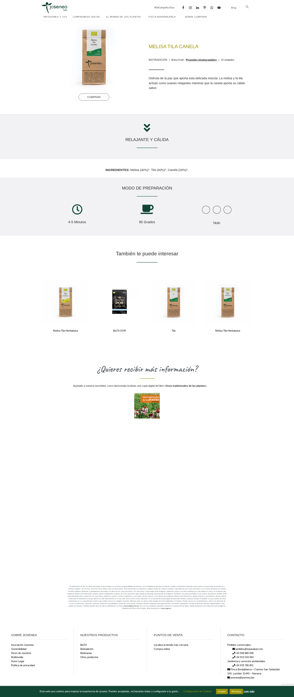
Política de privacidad (23, 665)
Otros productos (89, 657)
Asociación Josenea (22, 644)
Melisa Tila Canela (173, 46)
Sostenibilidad (18, 648)
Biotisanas (86, 653)
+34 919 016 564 (244, 657)
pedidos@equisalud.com (249, 648)
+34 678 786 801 (244, 665)
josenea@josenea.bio (131, 606)
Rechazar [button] (236, 691)
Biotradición (86, 648)
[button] (247, 7)
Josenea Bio (66, 8)
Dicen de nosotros (21, 653)
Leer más (249, 691)
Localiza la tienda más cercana (171, 644)
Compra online (162, 648)
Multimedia (17, 657)
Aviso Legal (17, 661)
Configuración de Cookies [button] (197, 691)
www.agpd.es (166, 608)
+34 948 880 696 (244, 653)
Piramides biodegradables (201, 59)
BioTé (83, 644)
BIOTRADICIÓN (158, 59)
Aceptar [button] (222, 691)
